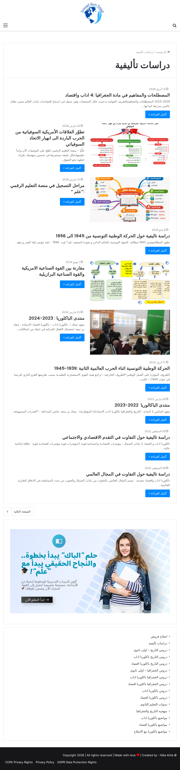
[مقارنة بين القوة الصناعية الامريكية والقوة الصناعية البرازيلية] (130, 282)
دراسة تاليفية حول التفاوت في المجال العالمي (128, 474)
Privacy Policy (45, 762)
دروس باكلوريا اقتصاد (153, 697)
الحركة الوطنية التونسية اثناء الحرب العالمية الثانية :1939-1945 (112, 368)
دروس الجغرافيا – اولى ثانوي (148, 670)
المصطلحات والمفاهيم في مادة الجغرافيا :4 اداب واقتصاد (117, 95)
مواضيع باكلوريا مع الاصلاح (150, 731)
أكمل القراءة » (158, 114)
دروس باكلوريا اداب (154, 690)
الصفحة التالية (22, 511)
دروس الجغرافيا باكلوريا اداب (148, 677)
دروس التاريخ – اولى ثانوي (150, 650)
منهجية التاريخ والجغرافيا (151, 711)
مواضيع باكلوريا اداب (154, 718)
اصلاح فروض (159, 636)
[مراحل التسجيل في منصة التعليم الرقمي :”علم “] (130, 199)
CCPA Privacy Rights (18, 762)
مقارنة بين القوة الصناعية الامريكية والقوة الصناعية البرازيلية (53, 271)
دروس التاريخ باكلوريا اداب (150, 657)
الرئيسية (161, 52)
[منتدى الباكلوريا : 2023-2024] (130, 332)
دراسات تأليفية (158, 643)
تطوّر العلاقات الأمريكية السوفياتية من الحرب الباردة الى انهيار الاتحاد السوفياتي (50, 138)
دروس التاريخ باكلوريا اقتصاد (149, 663)
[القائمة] (5, 25)
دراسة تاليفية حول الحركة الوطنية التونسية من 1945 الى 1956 (113, 236)
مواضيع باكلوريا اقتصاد (153, 724)
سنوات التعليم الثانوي (153, 704)
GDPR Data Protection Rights (77, 762)
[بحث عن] (174, 25)
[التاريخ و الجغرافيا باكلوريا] (142, 14)
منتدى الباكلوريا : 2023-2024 (57, 318)
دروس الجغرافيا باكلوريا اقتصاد (147, 684)
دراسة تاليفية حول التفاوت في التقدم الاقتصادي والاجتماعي (116, 437)
